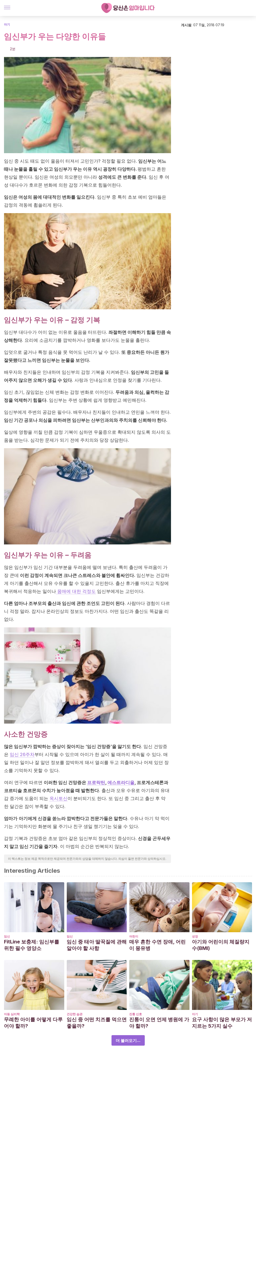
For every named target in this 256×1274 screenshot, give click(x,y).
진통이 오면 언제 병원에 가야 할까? (159, 1022)
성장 (195, 936)
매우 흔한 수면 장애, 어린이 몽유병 (157, 945)
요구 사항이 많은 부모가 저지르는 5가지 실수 (222, 1022)
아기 (7, 24)
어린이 (133, 936)
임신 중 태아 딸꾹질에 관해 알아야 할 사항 (97, 945)
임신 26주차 (22, 754)
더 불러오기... (128, 1040)
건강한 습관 (74, 1014)
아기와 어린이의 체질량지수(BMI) (221, 945)
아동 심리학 (12, 1014)
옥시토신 (59, 798)
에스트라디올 (121, 782)
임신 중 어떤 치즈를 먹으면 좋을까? (97, 1022)
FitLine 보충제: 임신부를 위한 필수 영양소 (31, 945)
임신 (7, 936)
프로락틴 (96, 782)
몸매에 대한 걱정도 (76, 591)
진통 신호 (135, 1014)
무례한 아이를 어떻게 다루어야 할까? (33, 1022)
